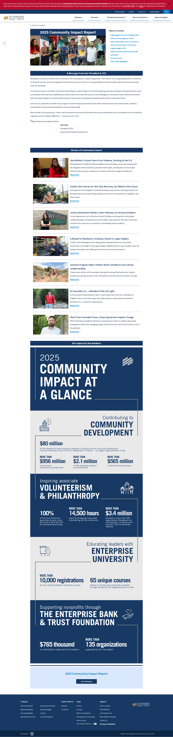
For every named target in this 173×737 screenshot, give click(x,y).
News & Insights (161, 17)
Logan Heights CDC (118, 48)
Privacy (79, 706)
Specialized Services (28, 717)
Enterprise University (115, 17)
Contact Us (141, 12)
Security (79, 709)
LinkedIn (64, 706)
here (141, 6)
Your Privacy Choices (83, 724)
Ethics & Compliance (83, 713)
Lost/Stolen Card (106, 713)
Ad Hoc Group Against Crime (122, 38)
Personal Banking (27, 713)
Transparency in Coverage (85, 717)
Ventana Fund (116, 58)
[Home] (134, 704)
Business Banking (27, 709)
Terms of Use (81, 720)
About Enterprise (140, 17)
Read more (74, 174)
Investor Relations (46, 717)
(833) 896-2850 (129, 6)
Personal (94, 17)
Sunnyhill (114, 55)
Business (78, 17)
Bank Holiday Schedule (108, 717)
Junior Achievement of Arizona (123, 45)
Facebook (64, 709)
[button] (125, 17)
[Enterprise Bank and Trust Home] (14, 18)
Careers (131, 12)
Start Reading (86, 681)
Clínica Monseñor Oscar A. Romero (124, 41)
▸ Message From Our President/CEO (124, 35)
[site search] (166, 12)
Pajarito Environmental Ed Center (124, 51)
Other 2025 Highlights (119, 61)
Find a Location (120, 12)
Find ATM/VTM (104, 709)
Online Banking (154, 12)
